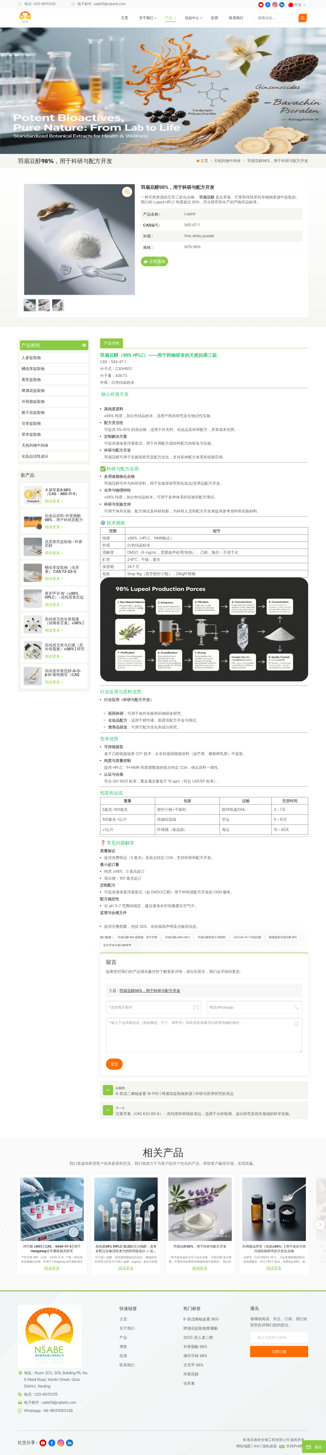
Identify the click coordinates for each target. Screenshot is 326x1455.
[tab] (111, 343)
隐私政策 (270, 1446)
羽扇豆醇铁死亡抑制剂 (212, 937)
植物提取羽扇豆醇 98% (283, 937)
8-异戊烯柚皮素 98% (201, 1319)
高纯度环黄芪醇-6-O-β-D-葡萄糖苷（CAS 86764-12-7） (63, 673)
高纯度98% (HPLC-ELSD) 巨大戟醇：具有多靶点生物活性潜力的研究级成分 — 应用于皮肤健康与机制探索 (126, 1248)
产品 (169, 18)
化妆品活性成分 (35, 456)
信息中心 (192, 18)
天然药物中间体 (227, 160)
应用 (214, 18)
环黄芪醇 (191, 1374)
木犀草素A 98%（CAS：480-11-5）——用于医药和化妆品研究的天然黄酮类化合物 (64, 492)
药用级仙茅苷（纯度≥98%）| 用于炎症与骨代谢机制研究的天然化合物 (274, 1248)
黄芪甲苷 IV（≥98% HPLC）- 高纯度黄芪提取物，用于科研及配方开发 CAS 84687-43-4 (64, 595)
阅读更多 (53, 501)
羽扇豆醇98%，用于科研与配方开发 (149, 990)
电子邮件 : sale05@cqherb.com (101, 4)
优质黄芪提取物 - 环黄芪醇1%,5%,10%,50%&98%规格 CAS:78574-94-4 (64, 543)
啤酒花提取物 (33, 390)
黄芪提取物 (31, 379)
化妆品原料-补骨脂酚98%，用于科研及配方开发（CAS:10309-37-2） (64, 517)
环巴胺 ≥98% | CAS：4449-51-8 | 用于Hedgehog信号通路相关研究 (52, 1248)
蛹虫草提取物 (33, 368)
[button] (320, 1224)
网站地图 (243, 1446)
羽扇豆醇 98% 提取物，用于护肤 (137, 937)
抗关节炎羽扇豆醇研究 (117, 945)
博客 (123, 1346)
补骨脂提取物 (33, 401)
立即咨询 (157, 261)
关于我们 (146, 18)
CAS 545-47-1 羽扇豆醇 (247, 937)
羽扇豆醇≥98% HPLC (177, 937)
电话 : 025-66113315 (40, 4)
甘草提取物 (31, 423)
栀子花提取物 (33, 412)
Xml (257, 1446)
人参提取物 (31, 357)
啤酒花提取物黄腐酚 (200, 1328)
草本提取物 (31, 434)
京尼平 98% (193, 1365)
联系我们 (236, 18)
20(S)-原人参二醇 (198, 1337)
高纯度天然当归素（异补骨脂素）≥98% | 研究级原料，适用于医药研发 (65, 647)
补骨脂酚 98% (195, 1346)
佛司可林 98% (195, 1355)
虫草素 (189, 1383)
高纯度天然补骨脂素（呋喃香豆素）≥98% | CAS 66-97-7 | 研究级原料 (64, 621)
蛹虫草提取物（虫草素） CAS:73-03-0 (62, 569)
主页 (124, 18)
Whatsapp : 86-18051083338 (48, 1410)
